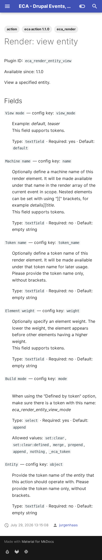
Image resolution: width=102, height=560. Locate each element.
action (12, 29)
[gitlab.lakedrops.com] (17, 551)
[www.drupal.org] (7, 551)
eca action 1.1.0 (36, 29)
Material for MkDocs (38, 542)
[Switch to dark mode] (82, 6)
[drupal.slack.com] (26, 551)
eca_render (66, 29)
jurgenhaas (68, 525)
